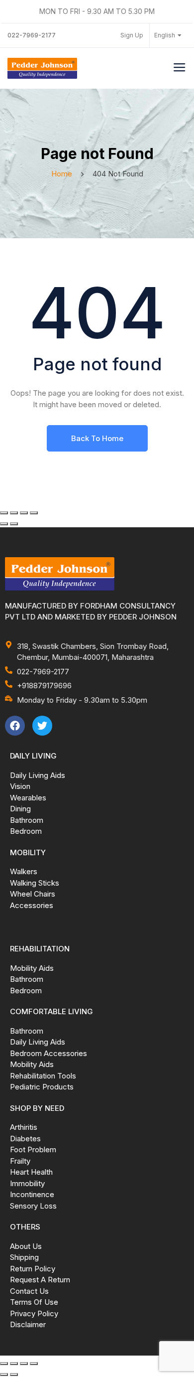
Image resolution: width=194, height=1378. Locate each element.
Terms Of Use (34, 1302)
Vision (20, 786)
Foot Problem (33, 1149)
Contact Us (29, 1291)
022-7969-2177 (31, 35)
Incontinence (32, 1194)
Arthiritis (23, 1127)
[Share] (24, 512)
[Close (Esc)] (34, 512)
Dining (20, 808)
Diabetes (25, 1138)
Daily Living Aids (37, 775)
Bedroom (26, 831)
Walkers (23, 871)
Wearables (28, 797)
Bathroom (26, 820)
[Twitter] (42, 726)
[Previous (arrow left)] (4, 523)
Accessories (31, 905)
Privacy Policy (34, 1313)
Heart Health (31, 1172)
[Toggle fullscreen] (14, 512)
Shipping (24, 1257)
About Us (26, 1246)
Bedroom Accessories (48, 1053)
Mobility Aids (32, 968)
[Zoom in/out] (4, 512)
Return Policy (32, 1268)
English (164, 35)
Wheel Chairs (32, 894)
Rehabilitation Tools (43, 1075)
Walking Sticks (34, 883)
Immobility (27, 1183)
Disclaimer (28, 1324)
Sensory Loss (33, 1206)
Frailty (20, 1161)
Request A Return (40, 1279)
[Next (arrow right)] (14, 523)
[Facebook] (15, 726)
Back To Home (97, 438)
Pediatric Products (42, 1086)
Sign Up (131, 35)
